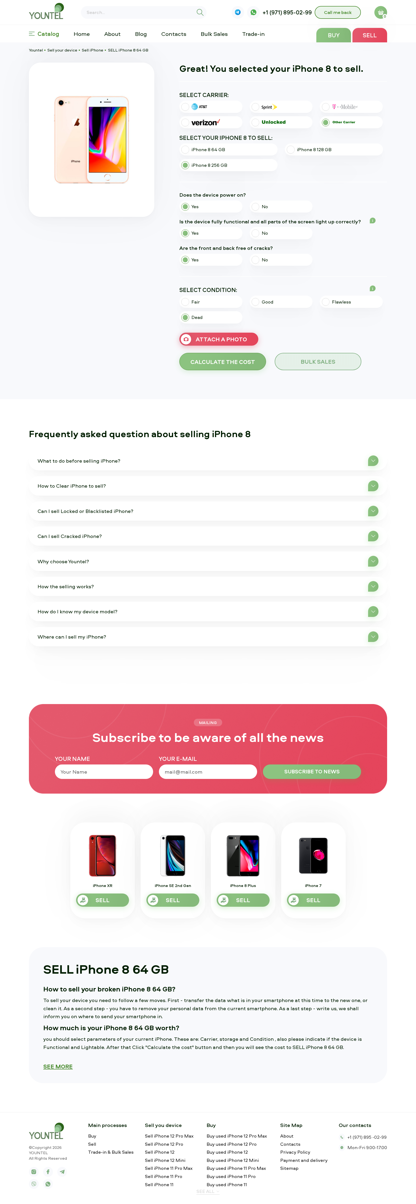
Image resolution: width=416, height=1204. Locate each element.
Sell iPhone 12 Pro (164, 1144)
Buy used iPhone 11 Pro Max (236, 1168)
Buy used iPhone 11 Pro (231, 1176)
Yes (195, 206)
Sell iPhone (92, 50)
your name (72, 759)
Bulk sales (318, 361)
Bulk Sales (214, 34)
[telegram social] (62, 1172)
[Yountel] (48, 11)
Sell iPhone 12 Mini (165, 1160)
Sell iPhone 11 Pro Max (169, 1168)
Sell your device (62, 50)
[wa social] (253, 12)
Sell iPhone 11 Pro (163, 1176)
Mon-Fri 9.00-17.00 (367, 1147)
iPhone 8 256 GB (209, 165)
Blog (141, 34)
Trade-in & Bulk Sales (111, 1152)
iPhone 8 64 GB (208, 149)
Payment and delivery (304, 1160)
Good (267, 302)
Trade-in (253, 34)
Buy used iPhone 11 (227, 1184)
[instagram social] (34, 1172)
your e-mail (178, 759)
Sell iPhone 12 (160, 1152)
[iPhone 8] (91, 139)
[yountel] (48, 1131)
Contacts (173, 34)
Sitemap (289, 1168)
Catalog (48, 34)
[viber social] (238, 12)
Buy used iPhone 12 (227, 1152)
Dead (197, 317)
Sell (370, 35)
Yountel (36, 50)
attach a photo (221, 339)
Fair (195, 302)
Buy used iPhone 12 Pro (232, 1144)
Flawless (341, 302)
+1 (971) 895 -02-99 (367, 1137)
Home (82, 34)
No (265, 206)
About (112, 34)
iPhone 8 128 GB (314, 149)
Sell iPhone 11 (159, 1184)
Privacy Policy (295, 1152)
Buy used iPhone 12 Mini (233, 1160)
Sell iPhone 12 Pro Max (169, 1136)
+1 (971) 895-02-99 (287, 12)
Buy (334, 35)
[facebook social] (48, 1172)
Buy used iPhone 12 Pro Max (237, 1136)
